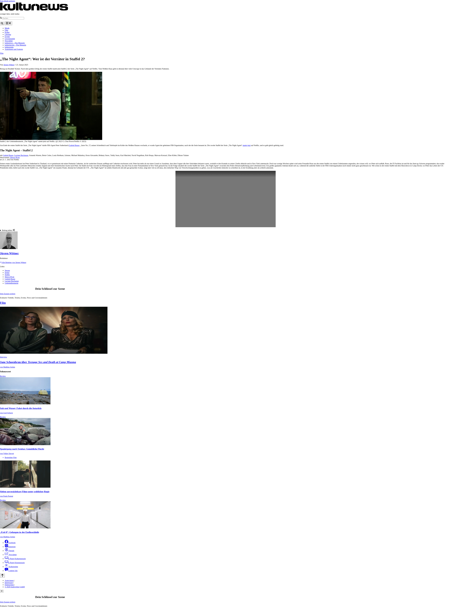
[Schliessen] (2, 591)
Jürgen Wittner (9, 65)
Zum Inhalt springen (7, 1)
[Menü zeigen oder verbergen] (8, 23)
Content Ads (12, 571)
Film (6, 30)
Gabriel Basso (74, 145)
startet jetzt (247, 145)
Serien (7, 273)
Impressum (9, 583)
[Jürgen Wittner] (225, 240)
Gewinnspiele (10, 39)
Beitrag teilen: (7, 230)
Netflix (7, 275)
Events (7, 37)
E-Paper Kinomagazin (16, 563)
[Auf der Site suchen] (2, 23)
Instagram (12, 547)
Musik (7, 28)
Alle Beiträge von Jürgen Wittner (13, 263)
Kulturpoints (13, 567)
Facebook (12, 543)
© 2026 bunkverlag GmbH (15, 587)
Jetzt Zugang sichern (7, 294)
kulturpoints (9, 47)
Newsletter (9, 41)
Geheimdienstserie (11, 283)
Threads (11, 551)
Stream (7, 270)
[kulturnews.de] (34, 10)
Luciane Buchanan (21, 155)
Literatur (8, 34)
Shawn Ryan (15, 157)
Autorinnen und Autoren (14, 49)
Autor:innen (9, 581)
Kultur (7, 32)
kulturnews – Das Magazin (15, 43)
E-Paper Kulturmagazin (17, 559)
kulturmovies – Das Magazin (15, 45)
